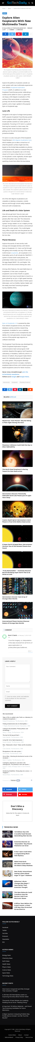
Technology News (7, 976)
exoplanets (14, 253)
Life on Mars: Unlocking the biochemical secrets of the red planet (17, 757)
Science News (6, 970)
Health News (6, 964)
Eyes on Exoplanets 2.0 (9, 323)
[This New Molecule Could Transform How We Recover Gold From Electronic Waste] (7, 894)
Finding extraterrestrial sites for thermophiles (15, 723)
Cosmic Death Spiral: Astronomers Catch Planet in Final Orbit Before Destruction (16, 521)
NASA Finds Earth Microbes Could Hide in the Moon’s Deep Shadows (23, 863)
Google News (24, 377)
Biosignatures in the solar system (12, 751)
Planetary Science (25, 382)
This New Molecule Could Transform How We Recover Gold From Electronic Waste (23, 895)
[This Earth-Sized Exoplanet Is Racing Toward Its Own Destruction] (17, 458)
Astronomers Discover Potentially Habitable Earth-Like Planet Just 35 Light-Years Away (17, 495)
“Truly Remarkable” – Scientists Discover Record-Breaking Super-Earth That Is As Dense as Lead (16, 572)
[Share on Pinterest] (19, 34)
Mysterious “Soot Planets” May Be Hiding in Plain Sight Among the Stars (16, 421)
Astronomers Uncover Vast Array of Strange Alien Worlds (14, 598)
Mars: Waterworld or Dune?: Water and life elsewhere (17, 745)
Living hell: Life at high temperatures (12, 740)
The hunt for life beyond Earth (11, 735)
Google (13, 377)
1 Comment (11, 29)
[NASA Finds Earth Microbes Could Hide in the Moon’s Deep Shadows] (7, 863)
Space (4, 13)
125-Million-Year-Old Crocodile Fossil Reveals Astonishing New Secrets (23, 834)
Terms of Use (29, 1037)
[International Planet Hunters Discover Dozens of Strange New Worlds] (17, 610)
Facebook (5, 927)
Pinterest (5, 936)
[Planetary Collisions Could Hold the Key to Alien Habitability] (17, 434)
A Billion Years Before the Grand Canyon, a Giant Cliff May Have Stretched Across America (23, 906)
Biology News (6, 955)
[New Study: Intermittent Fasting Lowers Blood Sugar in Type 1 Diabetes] (7, 873)
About (20, 1035)
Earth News (6, 961)
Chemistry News (7, 958)
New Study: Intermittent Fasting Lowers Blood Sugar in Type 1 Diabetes (23, 873)
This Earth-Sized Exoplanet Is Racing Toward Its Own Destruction (15, 470)
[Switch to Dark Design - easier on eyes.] (29, 3)
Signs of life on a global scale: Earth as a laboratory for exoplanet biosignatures (17, 718)
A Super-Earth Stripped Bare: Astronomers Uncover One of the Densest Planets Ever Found (17, 546)
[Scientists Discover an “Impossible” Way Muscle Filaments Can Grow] (7, 844)
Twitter (4, 930)
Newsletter (5, 939)
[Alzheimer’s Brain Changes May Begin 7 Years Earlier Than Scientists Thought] (7, 883)
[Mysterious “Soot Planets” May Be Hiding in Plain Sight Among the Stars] (17, 409)
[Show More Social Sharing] (31, 34)
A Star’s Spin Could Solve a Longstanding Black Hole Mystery (23, 853)
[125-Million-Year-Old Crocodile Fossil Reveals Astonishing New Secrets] (7, 834)
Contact (26, 1035)
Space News (6, 973)
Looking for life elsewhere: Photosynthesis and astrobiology (15, 729)
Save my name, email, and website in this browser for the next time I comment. (17, 698)
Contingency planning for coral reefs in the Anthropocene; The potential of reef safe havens (16, 763)
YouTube (5, 933)
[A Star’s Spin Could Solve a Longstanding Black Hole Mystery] (7, 853)
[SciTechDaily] (17, 3)
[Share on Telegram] (25, 34)
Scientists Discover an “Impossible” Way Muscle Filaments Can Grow (23, 844)
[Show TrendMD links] (31, 780)
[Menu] (3, 3)
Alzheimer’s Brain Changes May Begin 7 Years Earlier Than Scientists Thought (21, 884)
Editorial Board (9, 1037)
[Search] (32, 3)
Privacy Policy (19, 1037)
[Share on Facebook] (5, 34)
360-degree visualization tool (22, 140)
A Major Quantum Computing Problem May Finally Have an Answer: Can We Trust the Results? (15, 1016)
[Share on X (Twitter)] (12, 34)
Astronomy (6, 382)
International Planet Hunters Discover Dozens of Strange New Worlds (15, 622)
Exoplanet (15, 382)
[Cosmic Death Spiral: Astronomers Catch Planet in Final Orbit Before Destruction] (17, 509)
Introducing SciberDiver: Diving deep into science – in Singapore (17, 771)
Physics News (6, 967)
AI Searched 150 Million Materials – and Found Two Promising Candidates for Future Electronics (17, 1008)
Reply (30, 651)
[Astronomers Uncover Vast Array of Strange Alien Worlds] (17, 586)
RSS (3, 942)
